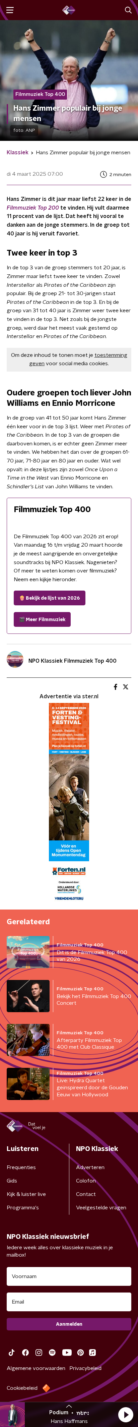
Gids (12, 1181)
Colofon (86, 1181)
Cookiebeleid (22, 1388)
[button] (125, 1414)
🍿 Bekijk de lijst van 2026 (49, 598)
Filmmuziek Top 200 (33, 208)
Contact (86, 1194)
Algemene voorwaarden (36, 1368)
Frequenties (21, 1167)
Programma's (23, 1207)
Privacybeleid (85, 1368)
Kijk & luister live (26, 1194)
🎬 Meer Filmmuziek (42, 619)
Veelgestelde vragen (101, 1207)
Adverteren (90, 1167)
